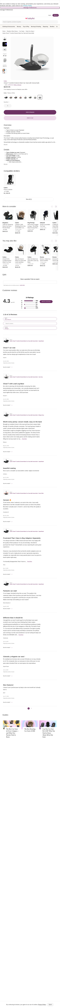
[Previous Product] (52, 206)
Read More (24, 438)
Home (3, 31)
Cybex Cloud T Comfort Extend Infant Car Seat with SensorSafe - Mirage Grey (27, 415)
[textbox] (30, 282)
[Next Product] (56, 206)
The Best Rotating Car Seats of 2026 (29, 730)
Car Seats (21, 31)
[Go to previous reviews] (26, 708)
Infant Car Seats (30, 31)
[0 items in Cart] (57, 19)
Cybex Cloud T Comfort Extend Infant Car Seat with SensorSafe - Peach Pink (27, 493)
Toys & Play (26, 26)
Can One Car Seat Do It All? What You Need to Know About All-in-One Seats (48, 733)
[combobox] (30, 319)
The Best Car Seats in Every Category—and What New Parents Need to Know (12, 733)
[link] (6, 97)
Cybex (5, 81)
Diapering (45, 26)
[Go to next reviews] (33, 708)
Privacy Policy (27, 5)
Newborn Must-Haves (12, 31)
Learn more (22, 285)
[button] (29, 301)
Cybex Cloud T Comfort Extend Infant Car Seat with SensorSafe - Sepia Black (27, 341)
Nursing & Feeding (36, 26)
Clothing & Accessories (8, 26)
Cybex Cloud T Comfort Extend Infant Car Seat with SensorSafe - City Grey (26, 377)
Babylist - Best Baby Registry (30, 18)
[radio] (4, 39)
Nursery (19, 26)
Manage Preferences (30, 7)
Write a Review (17, 84)
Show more (5, 144)
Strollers (52, 26)
